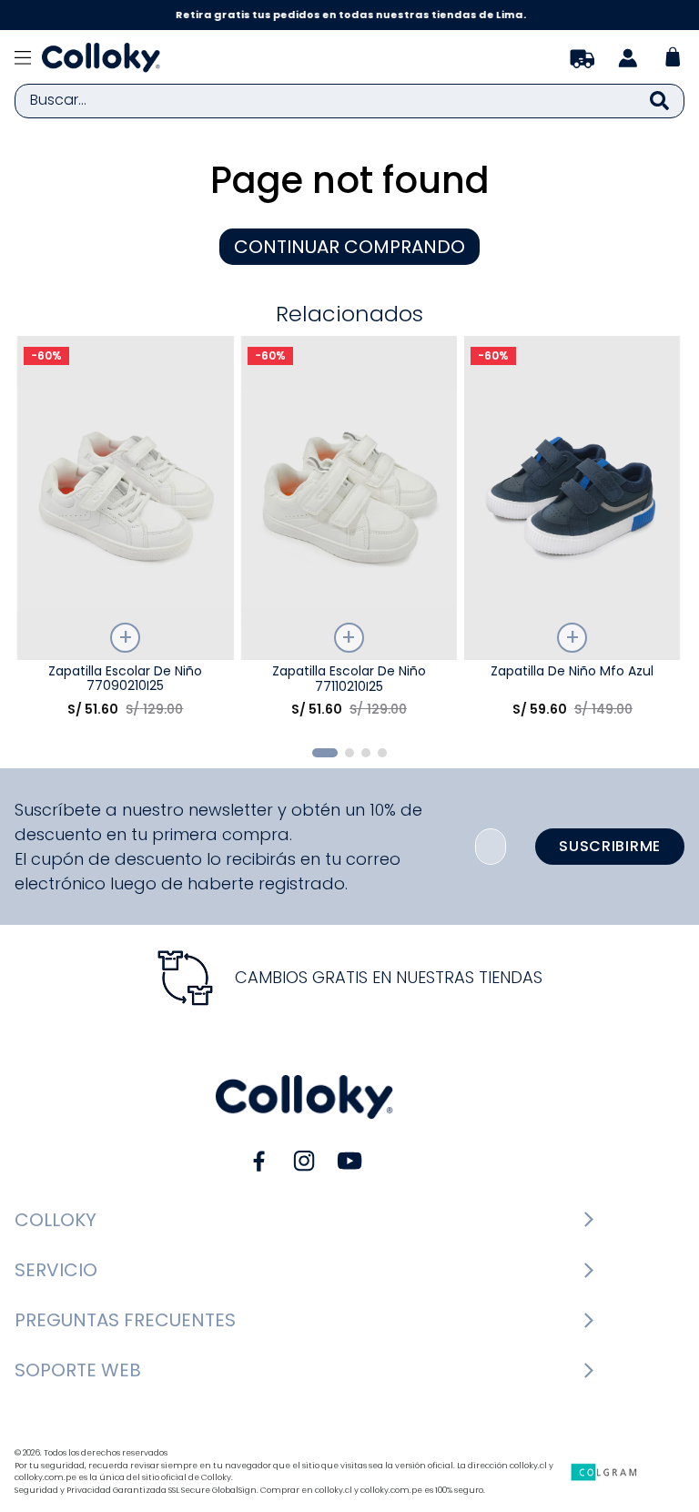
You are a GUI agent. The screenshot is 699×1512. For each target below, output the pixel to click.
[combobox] (349, 101)
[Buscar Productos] (659, 101)
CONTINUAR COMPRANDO (349, 246)
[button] (325, 752)
